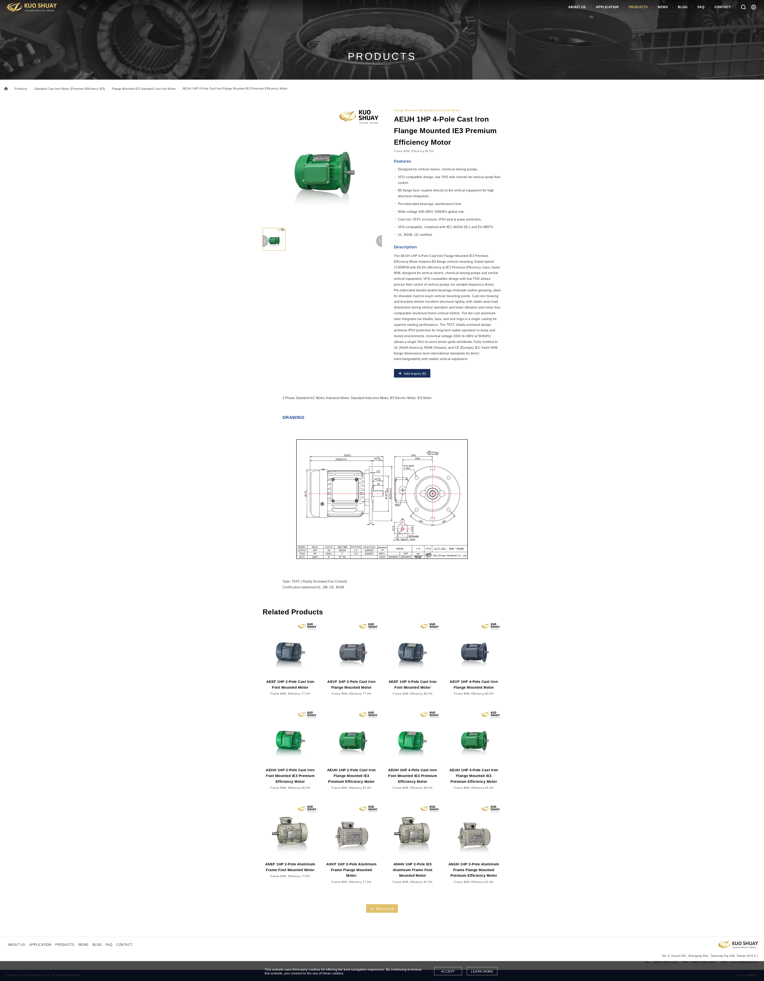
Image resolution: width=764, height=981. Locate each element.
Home (6, 89)
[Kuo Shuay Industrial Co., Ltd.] (32, 7)
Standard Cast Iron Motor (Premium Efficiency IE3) (69, 88)
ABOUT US (577, 7)
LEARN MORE (482, 971)
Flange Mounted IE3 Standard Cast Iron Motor (144, 88)
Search (743, 7)
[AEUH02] (322, 166)
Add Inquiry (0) (415, 373)
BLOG (682, 7)
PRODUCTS (638, 7)
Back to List (385, 909)
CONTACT (722, 7)
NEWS (663, 7)
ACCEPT (448, 971)
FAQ (701, 7)
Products (21, 88)
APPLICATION (607, 7)
